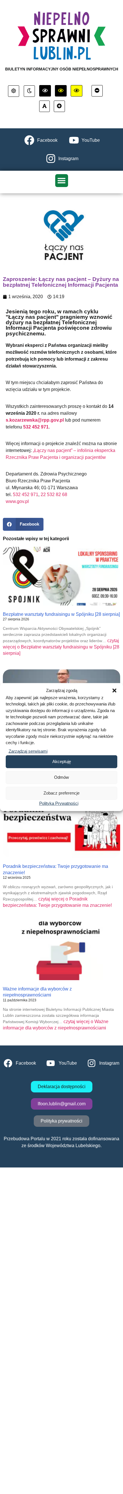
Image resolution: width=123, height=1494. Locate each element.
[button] (114, 690)
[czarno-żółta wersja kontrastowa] (76, 91)
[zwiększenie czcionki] (59, 106)
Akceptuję (61, 761)
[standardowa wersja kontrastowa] (13, 91)
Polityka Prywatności (58, 803)
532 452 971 (25, 494)
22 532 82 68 (54, 494)
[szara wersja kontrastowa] (29, 91)
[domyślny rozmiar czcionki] (44, 106)
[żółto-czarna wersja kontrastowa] (61, 91)
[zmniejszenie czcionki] (97, 91)
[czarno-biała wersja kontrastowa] (45, 91)
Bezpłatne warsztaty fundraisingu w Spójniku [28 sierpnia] (61, 614)
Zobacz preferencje (61, 793)
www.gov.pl (17, 501)
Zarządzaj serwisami (28, 750)
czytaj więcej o (61, 647)
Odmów (61, 777)
